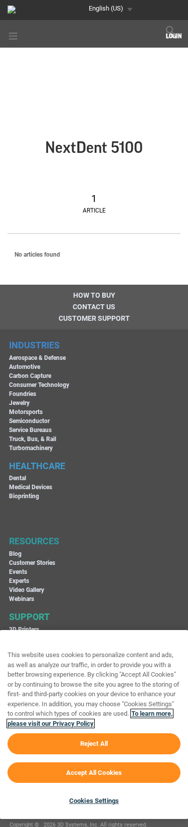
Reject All (94, 743)
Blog (15, 553)
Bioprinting (24, 496)
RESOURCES (34, 541)
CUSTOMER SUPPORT (94, 318)
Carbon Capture (30, 375)
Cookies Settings (94, 800)
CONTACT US (94, 307)
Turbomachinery (31, 448)
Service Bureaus (30, 430)
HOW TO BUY (94, 295)
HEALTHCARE (37, 466)
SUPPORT (29, 616)
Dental (17, 478)
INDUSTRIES (34, 345)
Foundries (22, 393)
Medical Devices (30, 487)
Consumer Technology (39, 384)
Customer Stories (32, 562)
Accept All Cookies (94, 772)
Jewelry (19, 402)
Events (18, 571)
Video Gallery (26, 589)
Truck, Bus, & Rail (32, 439)
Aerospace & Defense (37, 357)
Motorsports (26, 412)
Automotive (24, 366)
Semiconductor (29, 421)
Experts (19, 580)
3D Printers (24, 629)
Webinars (21, 598)
